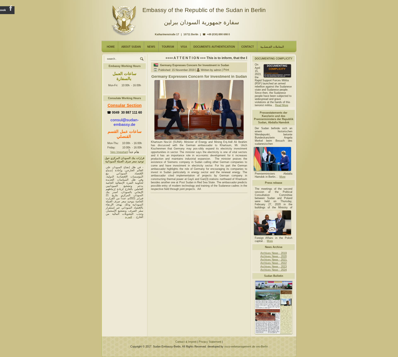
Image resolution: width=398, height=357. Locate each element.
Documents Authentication (214, 46)
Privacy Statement (210, 341)
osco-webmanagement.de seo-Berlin (246, 346)
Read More (281, 105)
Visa (184, 46)
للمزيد (128, 217)
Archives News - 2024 (273, 269)
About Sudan (131, 46)
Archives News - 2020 (273, 256)
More (282, 176)
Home (111, 46)
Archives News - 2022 (273, 263)
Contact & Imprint (186, 341)
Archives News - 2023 (273, 266)
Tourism (168, 46)
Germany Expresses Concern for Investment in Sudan (194, 65)
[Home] (125, 19)
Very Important (119, 152)
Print (226, 70)
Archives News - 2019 (273, 253)
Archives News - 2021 (274, 259)
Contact (247, 46)
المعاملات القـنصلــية (272, 46)
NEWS (151, 46)
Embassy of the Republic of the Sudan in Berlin (204, 10)
